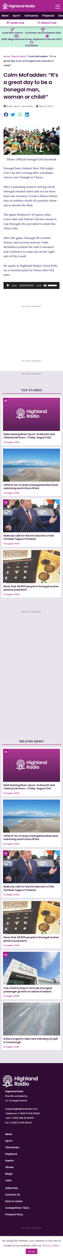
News (5, 15)
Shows (9, 1167)
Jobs (8, 1180)
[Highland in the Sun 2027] (47, 36)
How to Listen (14, 1201)
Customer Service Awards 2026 (43, 32)
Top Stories (27, 106)
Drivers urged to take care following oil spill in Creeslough (31, 1040)
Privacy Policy (14, 1214)
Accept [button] (31, 1251)
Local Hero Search (12, 32)
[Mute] (45, 285)
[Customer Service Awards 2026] (43, 29)
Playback (48, 15)
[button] (6, 115)
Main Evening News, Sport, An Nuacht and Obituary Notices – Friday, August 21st (29, 435)
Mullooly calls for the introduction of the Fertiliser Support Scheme (29, 537)
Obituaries (31, 15)
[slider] (53, 285)
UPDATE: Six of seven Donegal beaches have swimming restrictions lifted (31, 486)
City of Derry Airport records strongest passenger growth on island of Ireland (28, 989)
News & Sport (19, 56)
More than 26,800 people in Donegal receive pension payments (31, 588)
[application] (31, 285)
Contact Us (12, 1194)
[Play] (8, 285)
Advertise (11, 1188)
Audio (10, 106)
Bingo (9, 1174)
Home (7, 56)
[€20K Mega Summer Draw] (16, 36)
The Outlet (31, 45)
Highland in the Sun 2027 (47, 39)
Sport (16, 15)
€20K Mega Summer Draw (16, 39)
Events (9, 1160)
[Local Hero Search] (12, 29)
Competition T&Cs (17, 1208)
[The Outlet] (31, 42)
